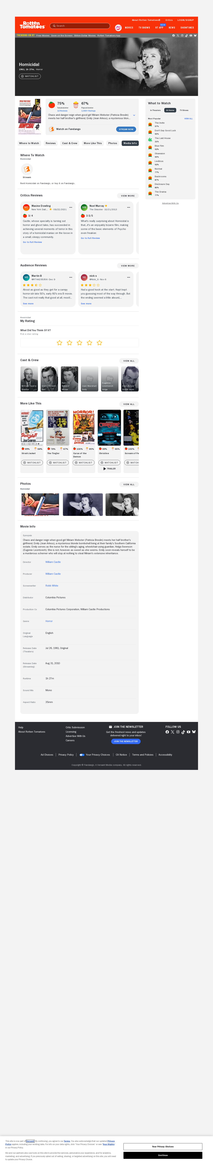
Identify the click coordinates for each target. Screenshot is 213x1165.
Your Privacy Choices (98, 754)
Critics (169, 20)
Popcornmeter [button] (87, 108)
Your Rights (108, 1144)
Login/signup (186, 20)
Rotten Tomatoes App (109, 35)
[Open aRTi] (118, 27)
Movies (129, 27)
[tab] (155, 110)
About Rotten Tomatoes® (146, 20)
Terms (67, 1141)
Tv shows (144, 27)
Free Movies (42, 35)
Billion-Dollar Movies (85, 35)
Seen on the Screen (61, 35)
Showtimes (187, 27)
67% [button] (85, 103)
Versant (30, 1141)
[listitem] (170, 124)
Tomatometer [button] (62, 108)
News (172, 27)
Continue (163, 1155)
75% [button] (61, 103)
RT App (159, 27)
